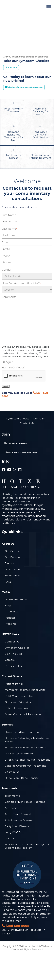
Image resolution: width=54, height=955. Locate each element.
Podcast (10, 617)
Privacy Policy (13, 666)
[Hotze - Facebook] (4, 466)
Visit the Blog (14, 654)
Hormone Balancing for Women (25, 747)
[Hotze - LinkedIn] (20, 466)
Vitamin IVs (12, 772)
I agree (8, 362)
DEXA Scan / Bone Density (22, 778)
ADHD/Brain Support (18, 814)
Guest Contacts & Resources (23, 714)
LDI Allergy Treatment (19, 753)
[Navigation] (48, 6)
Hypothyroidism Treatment (22, 732)
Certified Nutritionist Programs (25, 802)
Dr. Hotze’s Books (16, 599)
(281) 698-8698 (17, 926)
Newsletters (12, 569)
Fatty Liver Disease (17, 826)
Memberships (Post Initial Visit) (25, 690)
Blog (8, 605)
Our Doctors (12, 557)
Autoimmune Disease (19, 820)
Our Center (12, 551)
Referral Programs (16, 708)
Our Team (39, 418)
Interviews (11, 611)
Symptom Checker (18, 418)
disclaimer (14, 921)
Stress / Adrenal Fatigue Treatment (27, 759)
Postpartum (12, 838)
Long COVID (13, 832)
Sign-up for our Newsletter (15, 443)
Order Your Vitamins (18, 702)
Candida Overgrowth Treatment (25, 765)
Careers (10, 660)
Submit (5, 386)
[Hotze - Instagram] (15, 466)
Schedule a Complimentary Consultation (24, 87)
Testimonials (13, 575)
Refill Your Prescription (19, 696)
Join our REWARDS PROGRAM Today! (20, 452)
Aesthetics (12, 808)
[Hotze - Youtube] (9, 466)
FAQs (8, 581)
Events (9, 563)
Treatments (12, 795)
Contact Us (27, 423)
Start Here (12, 67)
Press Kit (10, 623)
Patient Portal (14, 684)
